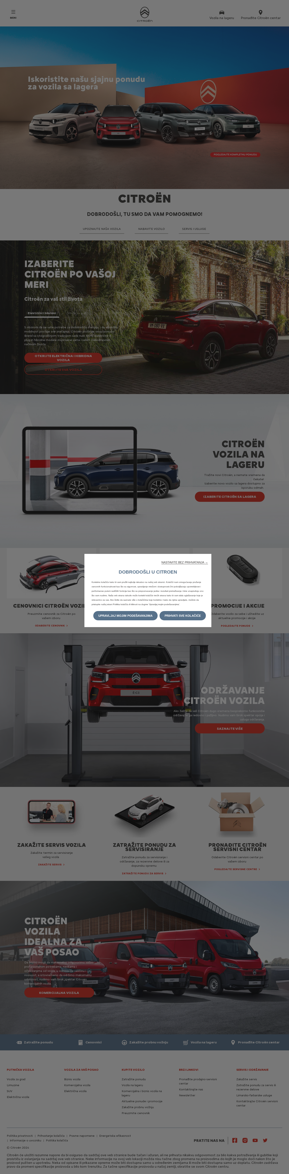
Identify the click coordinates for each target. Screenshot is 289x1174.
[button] (184, 562)
